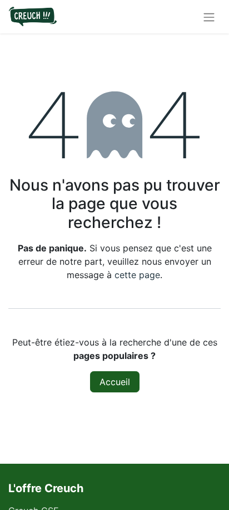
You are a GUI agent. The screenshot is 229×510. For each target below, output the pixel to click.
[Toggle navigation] (209, 16)
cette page (137, 274)
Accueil (114, 381)
